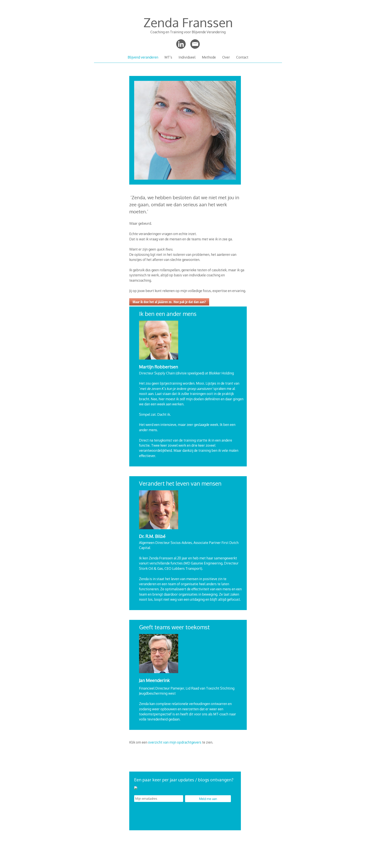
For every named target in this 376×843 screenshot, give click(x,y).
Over (226, 57)
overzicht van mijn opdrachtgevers (174, 742)
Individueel (187, 57)
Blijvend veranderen (143, 57)
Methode (209, 57)
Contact (242, 57)
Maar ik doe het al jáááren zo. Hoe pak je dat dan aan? (169, 301)
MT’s (168, 57)
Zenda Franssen (188, 22)
